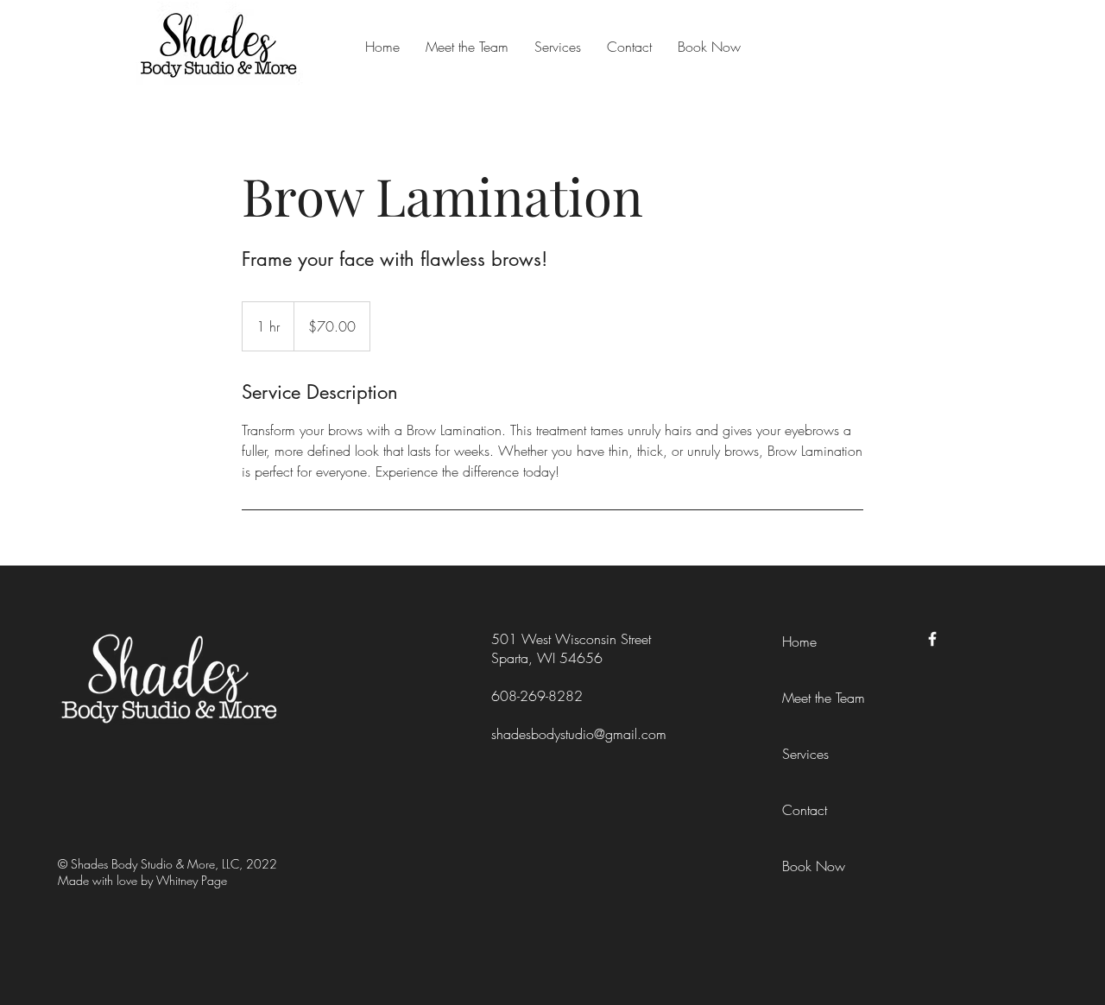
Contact (804, 809)
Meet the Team (823, 697)
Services (805, 753)
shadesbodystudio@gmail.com (578, 733)
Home (799, 641)
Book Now (813, 865)
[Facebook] (932, 638)
